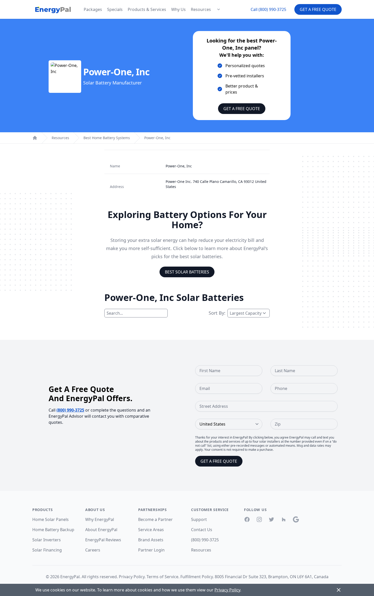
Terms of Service (162, 576)
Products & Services (147, 9)
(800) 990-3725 (70, 410)
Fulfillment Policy (196, 576)
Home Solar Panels (50, 519)
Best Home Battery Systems (106, 137)
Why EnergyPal (99, 519)
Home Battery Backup (53, 529)
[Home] (34, 137)
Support (199, 519)
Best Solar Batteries (187, 272)
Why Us (178, 9)
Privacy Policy (132, 576)
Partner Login (151, 550)
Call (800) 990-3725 (268, 9)
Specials (115, 9)
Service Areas (151, 529)
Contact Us (201, 529)
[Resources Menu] (218, 9)
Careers (92, 550)
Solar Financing (47, 550)
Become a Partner (155, 519)
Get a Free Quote (318, 9)
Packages (93, 9)
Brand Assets (150, 540)
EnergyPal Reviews (103, 540)
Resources (201, 9)
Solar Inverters (46, 540)
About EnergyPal (101, 529)
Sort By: (217, 313)
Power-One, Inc (157, 137)
